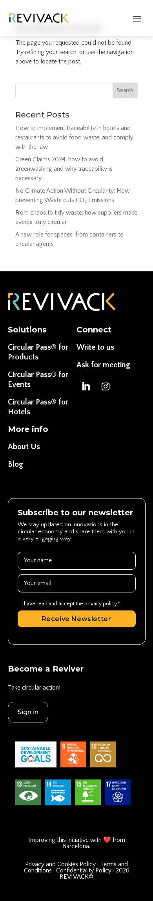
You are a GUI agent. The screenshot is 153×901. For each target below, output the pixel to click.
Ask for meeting (103, 365)
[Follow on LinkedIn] (85, 386)
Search (125, 90)
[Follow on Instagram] (105, 386)
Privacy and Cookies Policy (61, 864)
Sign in (28, 712)
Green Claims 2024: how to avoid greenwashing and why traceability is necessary (64, 169)
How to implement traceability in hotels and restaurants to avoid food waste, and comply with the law (74, 137)
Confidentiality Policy (83, 870)
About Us (24, 446)
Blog (15, 464)
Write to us (95, 347)
